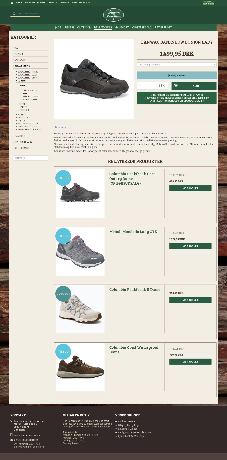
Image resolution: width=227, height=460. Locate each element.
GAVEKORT (20, 136)
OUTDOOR (20, 59)
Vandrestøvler (31, 96)
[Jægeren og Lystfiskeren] (113, 15)
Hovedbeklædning (27, 126)
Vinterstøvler (30, 99)
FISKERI (18, 53)
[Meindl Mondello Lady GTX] (80, 253)
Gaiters (23, 107)
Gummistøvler (30, 90)
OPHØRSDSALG (23, 142)
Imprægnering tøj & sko (30, 129)
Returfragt (21, 148)
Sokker (21, 120)
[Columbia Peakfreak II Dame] (80, 311)
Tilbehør (24, 110)
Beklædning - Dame (27, 74)
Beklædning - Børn (27, 77)
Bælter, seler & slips (27, 123)
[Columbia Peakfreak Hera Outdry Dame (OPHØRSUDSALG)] (80, 195)
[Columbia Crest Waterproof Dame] (80, 368)
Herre (22, 104)
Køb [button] (195, 86)
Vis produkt (190, 188)
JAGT (17, 47)
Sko (25, 93)
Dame (22, 85)
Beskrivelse (60, 127)
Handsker (22, 117)
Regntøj (21, 114)
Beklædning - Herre (27, 71)
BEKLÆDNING (22, 65)
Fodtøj (21, 80)
